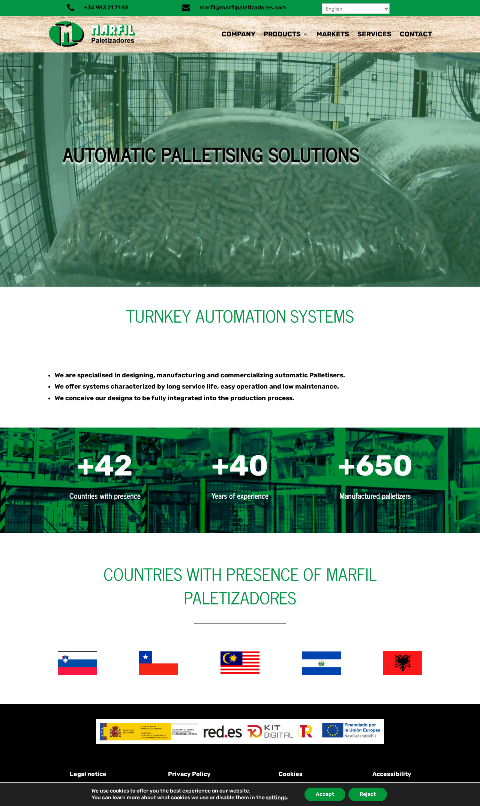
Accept (325, 794)
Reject (368, 794)
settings (276, 797)
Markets (332, 34)
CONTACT (416, 34)
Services (374, 34)
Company (238, 34)
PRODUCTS (282, 34)
